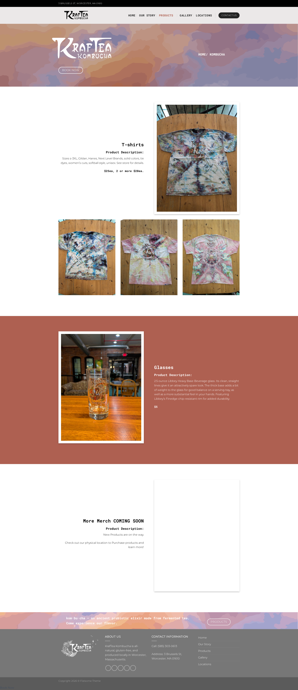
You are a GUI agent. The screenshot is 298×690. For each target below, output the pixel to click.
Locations (204, 15)
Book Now (7, 687)
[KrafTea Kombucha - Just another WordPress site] (76, 15)
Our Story (147, 15)
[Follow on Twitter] (235, 3)
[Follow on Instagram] (231, 3)
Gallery (186, 15)
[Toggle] (238, 651)
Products (166, 15)
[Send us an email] (238, 3)
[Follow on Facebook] (228, 3)
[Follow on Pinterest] (133, 668)
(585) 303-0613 (167, 646)
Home (131, 15)
